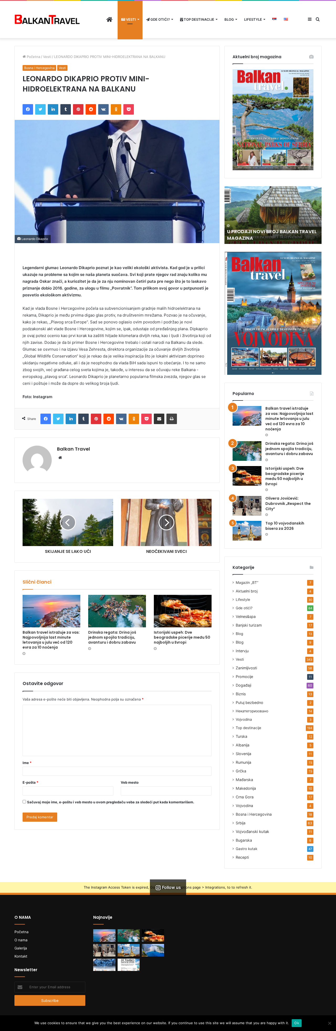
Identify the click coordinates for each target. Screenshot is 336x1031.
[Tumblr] (65, 109)
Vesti (130, 19)
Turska (241, 736)
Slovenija (243, 753)
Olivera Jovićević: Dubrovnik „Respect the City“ (288, 503)
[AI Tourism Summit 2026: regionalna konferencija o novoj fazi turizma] (129, 965)
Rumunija (243, 762)
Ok (296, 1023)
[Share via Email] (159, 419)
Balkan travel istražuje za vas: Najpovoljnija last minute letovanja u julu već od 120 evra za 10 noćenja (51, 640)
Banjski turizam (249, 625)
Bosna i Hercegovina (39, 68)
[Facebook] (28, 109)
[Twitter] (40, 109)
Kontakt (20, 956)
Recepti (242, 857)
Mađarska (244, 779)
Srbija (240, 823)
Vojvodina (244, 719)
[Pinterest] (78, 109)
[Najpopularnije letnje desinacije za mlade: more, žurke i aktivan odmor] (153, 950)
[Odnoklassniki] (116, 109)
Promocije (244, 676)
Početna (33, 57)
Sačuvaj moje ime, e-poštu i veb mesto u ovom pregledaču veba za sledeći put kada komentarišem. (110, 802)
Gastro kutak (246, 849)
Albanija (242, 745)
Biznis (241, 694)
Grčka (241, 771)
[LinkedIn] (53, 109)
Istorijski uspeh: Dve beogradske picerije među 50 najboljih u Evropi (182, 637)
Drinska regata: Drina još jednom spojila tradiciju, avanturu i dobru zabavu (112, 637)
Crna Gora (245, 797)
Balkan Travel (73, 449)
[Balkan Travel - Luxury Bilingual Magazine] (47, 19)
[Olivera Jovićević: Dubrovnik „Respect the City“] (247, 506)
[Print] (171, 419)
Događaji (243, 685)
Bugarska (244, 840)
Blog (229, 19)
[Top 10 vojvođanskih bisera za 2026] (247, 531)
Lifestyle (253, 19)
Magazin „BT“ (247, 582)
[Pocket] (128, 109)
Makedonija (246, 788)
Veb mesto (130, 782)
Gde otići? (160, 19)
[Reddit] (91, 109)
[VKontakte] (103, 109)
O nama (21, 940)
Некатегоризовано (252, 711)
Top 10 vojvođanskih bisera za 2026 (284, 526)
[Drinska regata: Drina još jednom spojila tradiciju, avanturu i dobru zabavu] (117, 611)
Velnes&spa (246, 616)
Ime (27, 763)
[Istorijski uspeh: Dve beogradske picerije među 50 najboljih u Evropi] (183, 611)
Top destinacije (198, 19)
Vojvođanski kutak (252, 831)
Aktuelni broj (247, 591)
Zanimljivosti (246, 668)
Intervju (242, 651)
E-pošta (30, 782)
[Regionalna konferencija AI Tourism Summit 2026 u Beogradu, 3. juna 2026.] (104, 965)
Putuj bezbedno (249, 702)
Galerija (20, 948)
